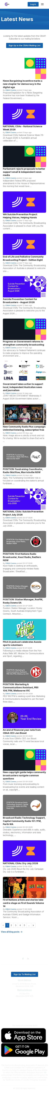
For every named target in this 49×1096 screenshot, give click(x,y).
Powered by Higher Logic (24, 1093)
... (29, 925)
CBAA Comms (10, 90)
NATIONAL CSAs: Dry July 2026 (20, 863)
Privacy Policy (24, 1014)
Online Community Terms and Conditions (24, 1017)
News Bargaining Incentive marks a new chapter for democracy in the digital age (22, 83)
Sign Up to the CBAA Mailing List (24, 45)
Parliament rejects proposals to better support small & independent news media (24, 171)
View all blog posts (10, 932)
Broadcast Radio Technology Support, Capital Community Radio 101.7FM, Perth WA (24, 820)
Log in (33, 4)
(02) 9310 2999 (24, 1004)
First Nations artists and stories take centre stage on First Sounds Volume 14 (23, 902)
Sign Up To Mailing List (25, 974)
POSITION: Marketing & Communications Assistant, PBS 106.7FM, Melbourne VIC (20, 687)
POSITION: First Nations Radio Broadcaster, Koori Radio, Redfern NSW (22, 557)
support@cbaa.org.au (25, 1006)
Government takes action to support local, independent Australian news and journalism (23, 387)
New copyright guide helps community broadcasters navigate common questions (24, 775)
